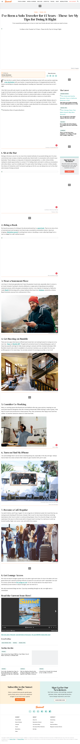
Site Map (34, 729)
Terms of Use (12, 739)
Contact (52, 717)
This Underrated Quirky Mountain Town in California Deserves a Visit (69, 103)
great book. (41, 228)
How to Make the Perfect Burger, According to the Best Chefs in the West (68, 125)
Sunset (17, 717)
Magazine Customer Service (56, 726)
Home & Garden (31, 1)
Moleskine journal (12, 232)
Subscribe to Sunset (37, 722)
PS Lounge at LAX (21, 582)
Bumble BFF (16, 344)
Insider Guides (64, 93)
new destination (9, 82)
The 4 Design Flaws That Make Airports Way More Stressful (68, 117)
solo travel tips (6, 642)
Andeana (41, 290)
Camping (63, 130)
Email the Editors (54, 724)
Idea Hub (39, 1)
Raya (8, 344)
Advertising (52, 719)
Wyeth (7, 290)
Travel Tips (43, 12)
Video (16, 731)
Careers (52, 722)
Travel (52, 1)
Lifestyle (46, 1)
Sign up (69, 171)
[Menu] (2, 1)
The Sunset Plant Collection (39, 726)
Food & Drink (22, 1)
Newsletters (64, 1)
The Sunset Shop (36, 724)
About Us (35, 719)
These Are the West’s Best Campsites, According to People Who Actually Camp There (68, 134)
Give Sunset (72, 1)
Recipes (63, 121)
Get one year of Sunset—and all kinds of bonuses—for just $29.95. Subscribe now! (25, 635)
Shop (57, 1)
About (34, 717)
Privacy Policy (21, 739)
